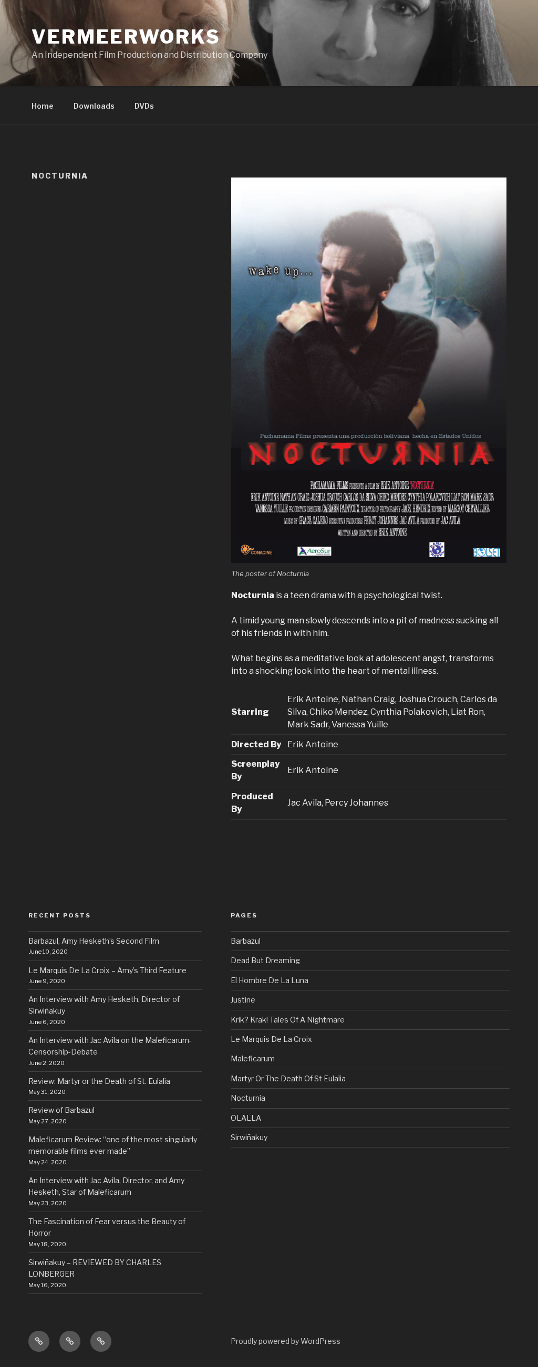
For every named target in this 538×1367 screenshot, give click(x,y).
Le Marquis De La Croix (271, 1039)
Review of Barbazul (62, 1109)
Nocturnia (248, 1097)
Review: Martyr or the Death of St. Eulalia (99, 1081)
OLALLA (246, 1117)
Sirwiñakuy (249, 1137)
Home (43, 105)
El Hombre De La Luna (269, 980)
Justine (243, 999)
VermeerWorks (126, 36)
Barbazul (246, 940)
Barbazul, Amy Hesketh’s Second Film (93, 940)
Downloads (94, 105)
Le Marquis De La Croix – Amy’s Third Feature (107, 970)
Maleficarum (253, 1058)
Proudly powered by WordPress (285, 1341)
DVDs (144, 105)
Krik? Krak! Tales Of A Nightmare (288, 1019)
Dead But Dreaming (265, 960)
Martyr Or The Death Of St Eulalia (288, 1078)
